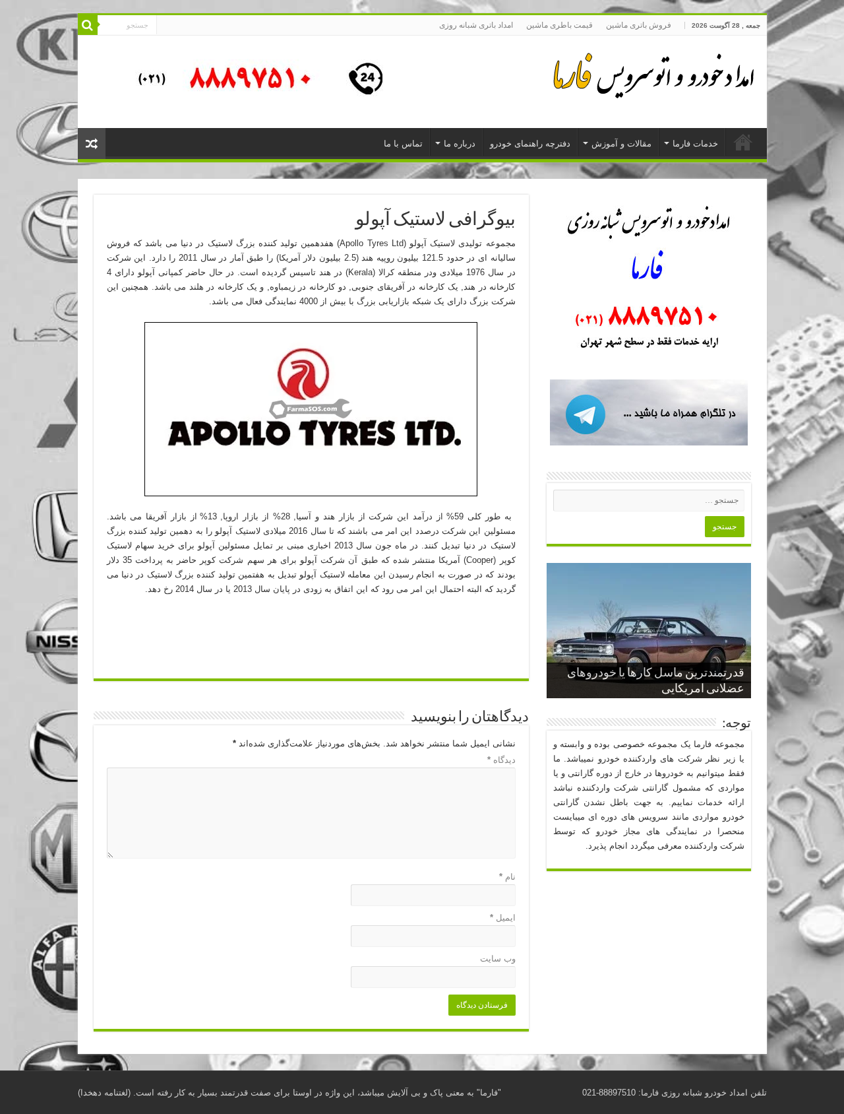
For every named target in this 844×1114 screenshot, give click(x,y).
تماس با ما (403, 143)
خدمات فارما (695, 143)
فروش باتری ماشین (638, 25)
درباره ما (459, 143)
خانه (743, 142)
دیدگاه (501, 760)
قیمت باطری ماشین (559, 25)
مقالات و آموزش (621, 143)
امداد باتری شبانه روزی (476, 25)
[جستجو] (88, 25)
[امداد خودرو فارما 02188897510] (651, 72)
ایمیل (503, 918)
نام (507, 877)
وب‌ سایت (498, 959)
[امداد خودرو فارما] (252, 81)
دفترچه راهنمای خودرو (530, 143)
